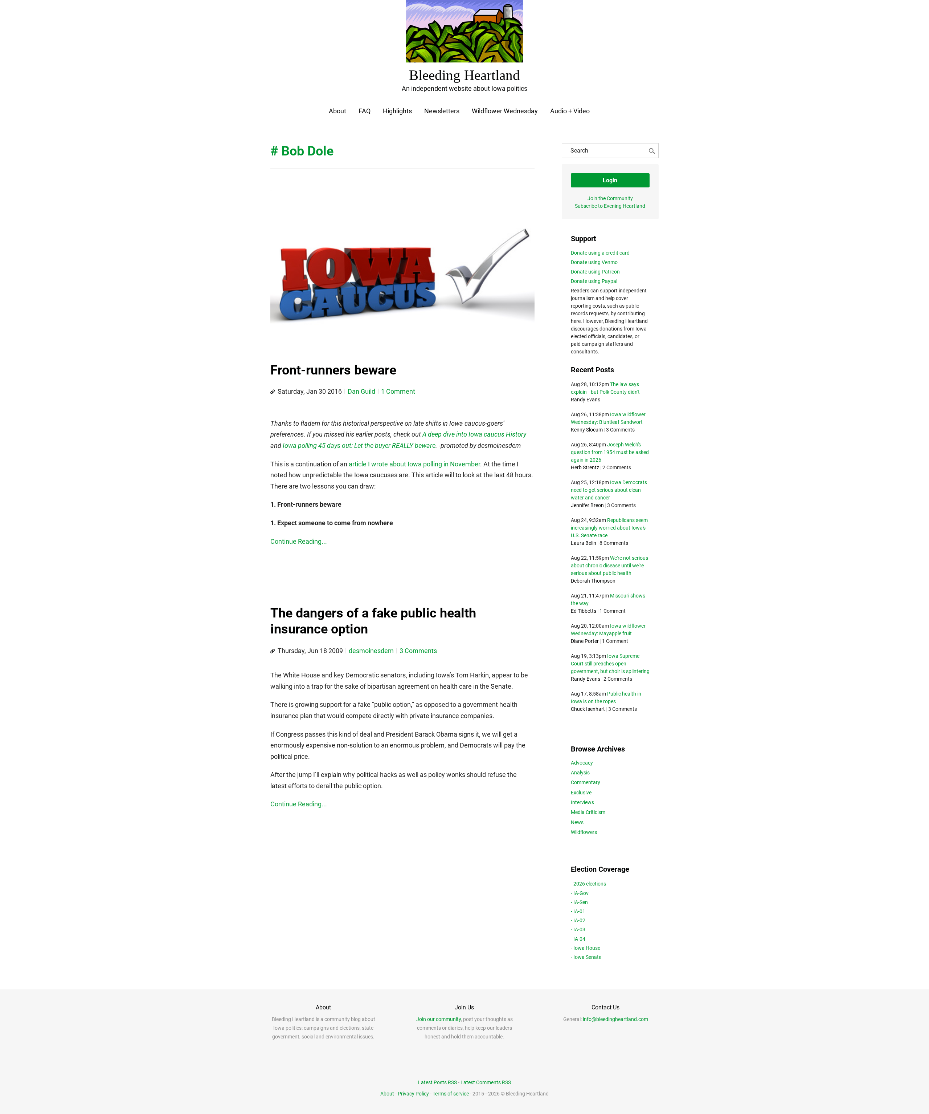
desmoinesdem (371, 651)
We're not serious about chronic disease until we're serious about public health (609, 565)
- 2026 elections (588, 884)
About (337, 111)
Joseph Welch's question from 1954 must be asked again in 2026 (610, 452)
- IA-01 (578, 911)
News (577, 822)
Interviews (582, 802)
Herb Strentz (585, 467)
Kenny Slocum (587, 430)
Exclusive (581, 792)
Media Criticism (588, 812)
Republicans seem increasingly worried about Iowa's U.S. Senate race (609, 527)
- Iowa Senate (586, 957)
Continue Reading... (298, 541)
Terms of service (451, 1094)
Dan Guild (361, 391)
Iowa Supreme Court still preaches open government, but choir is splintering (610, 663)
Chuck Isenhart (588, 709)
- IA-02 (578, 920)
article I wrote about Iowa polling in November (414, 464)
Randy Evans (585, 399)
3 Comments (418, 651)
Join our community (438, 1019)
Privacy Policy (413, 1094)
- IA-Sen (579, 902)
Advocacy (582, 763)
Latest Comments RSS (486, 1082)
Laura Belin (583, 543)
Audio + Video (570, 111)
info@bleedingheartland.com (615, 1019)
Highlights (397, 111)
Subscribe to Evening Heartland (610, 206)
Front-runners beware (333, 370)
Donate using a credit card (600, 253)
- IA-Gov (580, 893)
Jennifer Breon (587, 505)
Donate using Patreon (595, 272)
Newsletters (441, 111)
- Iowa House (585, 948)
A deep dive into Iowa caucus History (474, 434)
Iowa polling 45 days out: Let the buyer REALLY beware (359, 445)
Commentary (585, 782)
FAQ (365, 111)
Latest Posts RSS (437, 1082)
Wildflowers (584, 832)
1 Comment (398, 391)
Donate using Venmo (594, 262)
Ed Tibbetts (583, 611)
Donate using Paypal (594, 281)
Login (610, 180)
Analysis (580, 772)
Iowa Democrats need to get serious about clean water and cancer (609, 490)
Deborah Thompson (593, 581)
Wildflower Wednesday (505, 111)
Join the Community (610, 198)
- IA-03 (578, 929)
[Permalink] (272, 391)
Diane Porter (585, 641)
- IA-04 (578, 939)
